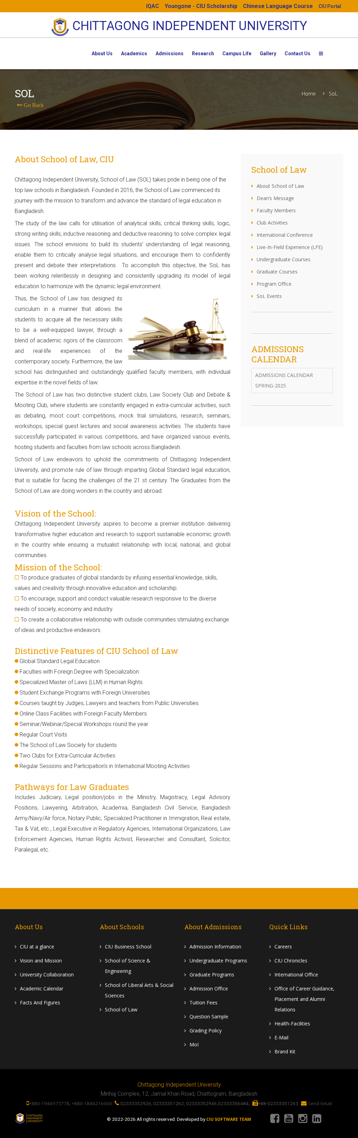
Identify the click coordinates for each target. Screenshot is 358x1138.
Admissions (170, 53)
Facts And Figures (40, 1002)
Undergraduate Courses (283, 259)
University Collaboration (47, 974)
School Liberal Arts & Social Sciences (139, 990)
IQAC (152, 6)
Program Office (274, 283)
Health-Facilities (292, 1023)
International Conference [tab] (285, 235)
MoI (194, 1044)
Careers (283, 946)
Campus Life (236, 53)
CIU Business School (128, 946)
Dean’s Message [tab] (275, 198)
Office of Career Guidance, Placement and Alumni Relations (304, 999)
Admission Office (208, 988)
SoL (333, 93)
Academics (134, 53)
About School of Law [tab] (280, 186)
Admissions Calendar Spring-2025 (284, 380)
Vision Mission (41, 960)
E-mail (281, 1037)
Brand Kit (284, 1051)
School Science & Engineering (127, 965)
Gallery (268, 53)
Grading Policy (205, 1030)
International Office (296, 974)
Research (203, 53)
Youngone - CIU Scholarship (201, 6)
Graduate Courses (277, 271)
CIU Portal (329, 6)
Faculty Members (276, 210)
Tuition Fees (203, 1002)
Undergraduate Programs (218, 960)
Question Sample (208, 1016)
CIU (37, 946)
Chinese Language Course (278, 6)
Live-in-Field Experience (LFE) (290, 247)
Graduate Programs (211, 974)
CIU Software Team (228, 1119)
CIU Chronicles (290, 960)
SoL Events (269, 296)
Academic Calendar (41, 988)
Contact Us (297, 53)
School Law (121, 1009)
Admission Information (215, 946)
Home (309, 93)
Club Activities (272, 222)
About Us (102, 53)
